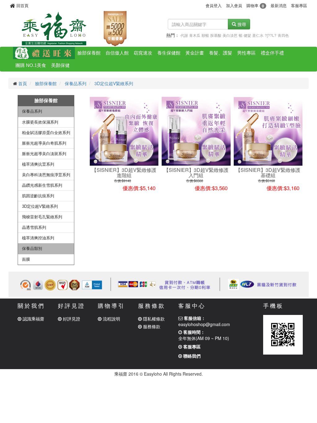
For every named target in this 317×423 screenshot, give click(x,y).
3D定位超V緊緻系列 (113, 83)
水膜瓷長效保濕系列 (40, 122)
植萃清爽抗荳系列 (38, 164)
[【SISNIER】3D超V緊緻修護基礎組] (268, 131)
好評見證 (71, 319)
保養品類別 (32, 248)
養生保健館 (168, 52)
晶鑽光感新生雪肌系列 (42, 185)
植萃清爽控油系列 (38, 238)
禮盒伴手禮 (272, 52)
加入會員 (234, 5)
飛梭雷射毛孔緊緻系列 (42, 217)
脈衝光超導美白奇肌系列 (44, 143)
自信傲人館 (117, 52)
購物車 (255, 5)
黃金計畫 (194, 52)
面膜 (26, 259)
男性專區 (246, 52)
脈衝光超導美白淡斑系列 (44, 153)
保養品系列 (75, 83)
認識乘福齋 (32, 319)
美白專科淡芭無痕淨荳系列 (46, 174)
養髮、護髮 (220, 52)
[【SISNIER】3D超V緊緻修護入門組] (196, 131)
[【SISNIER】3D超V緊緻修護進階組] (124, 131)
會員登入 (214, 5)
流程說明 (111, 319)
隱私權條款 (153, 319)
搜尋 (241, 24)
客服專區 (299, 5)
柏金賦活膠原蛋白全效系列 (46, 132)
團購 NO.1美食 (30, 65)
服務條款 (151, 326)
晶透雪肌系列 (34, 227)
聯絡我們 (191, 356)
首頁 (22, 83)
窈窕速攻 (143, 52)
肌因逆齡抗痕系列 (38, 196)
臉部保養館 (89, 52)
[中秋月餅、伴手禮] (44, 53)
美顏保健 (60, 65)
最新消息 (279, 5)
